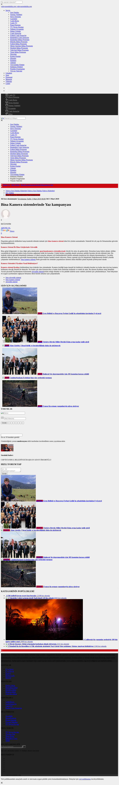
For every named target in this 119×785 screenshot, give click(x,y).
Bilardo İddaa (11, 692)
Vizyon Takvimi (16, 71)
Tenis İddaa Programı (18, 52)
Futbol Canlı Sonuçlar (18, 35)
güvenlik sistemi (38, 271)
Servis (8, 10)
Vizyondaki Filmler (17, 65)
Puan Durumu (15, 25)
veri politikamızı (85, 779)
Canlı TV (13, 23)
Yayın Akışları (13, 103)
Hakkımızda (10, 675)
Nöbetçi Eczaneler (17, 29)
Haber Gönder (15, 31)
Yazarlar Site (10, 734)
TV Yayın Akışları (17, 27)
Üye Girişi (9, 669)
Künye (8, 673)
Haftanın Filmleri (16, 67)
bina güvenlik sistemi (13, 278)
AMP (8, 740)
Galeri (8, 83)
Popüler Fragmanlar (17, 69)
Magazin (9, 79)
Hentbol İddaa (11, 690)
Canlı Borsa (14, 21)
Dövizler (13, 54)
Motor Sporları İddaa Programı (21, 46)
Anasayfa (6, 185)
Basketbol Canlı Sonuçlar (19, 38)
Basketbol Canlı (11, 738)
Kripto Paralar (15, 56)
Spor (7, 75)
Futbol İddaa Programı (18, 44)
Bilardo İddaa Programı (18, 42)
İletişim (8, 677)
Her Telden (15, 185)
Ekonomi (9, 77)
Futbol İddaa (10, 685)
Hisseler (13, 58)
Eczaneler (12, 108)
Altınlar (13, 63)
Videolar (9, 81)
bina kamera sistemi (28, 259)
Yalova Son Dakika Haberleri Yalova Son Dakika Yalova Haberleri (30, 191)
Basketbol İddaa (11, 687)
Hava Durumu (15, 17)
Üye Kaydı (10, 671)
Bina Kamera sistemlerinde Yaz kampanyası (37, 185)
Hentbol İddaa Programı (19, 48)
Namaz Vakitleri (16, 15)
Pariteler (13, 61)
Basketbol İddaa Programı (19, 40)
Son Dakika (14, 12)
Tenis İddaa (10, 736)
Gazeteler (13, 19)
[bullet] (18, 423)
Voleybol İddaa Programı (19, 50)
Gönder (4, 423)
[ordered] (16, 423)
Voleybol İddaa (11, 694)
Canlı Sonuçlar (15, 33)
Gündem (9, 73)
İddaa (10, 114)
